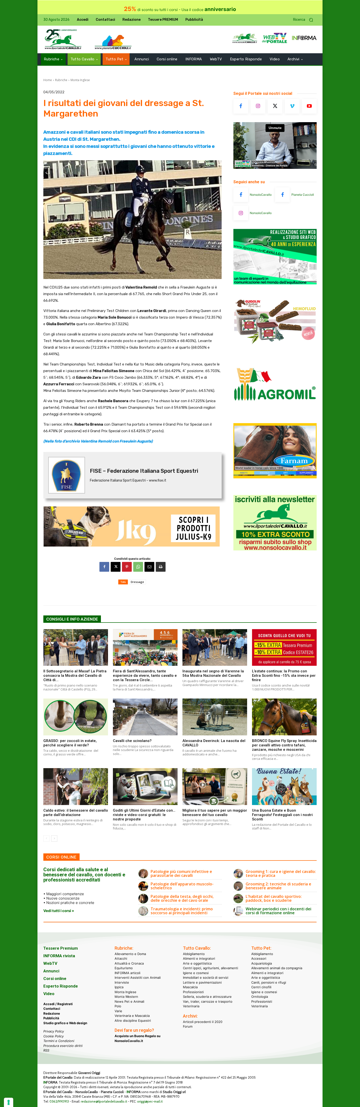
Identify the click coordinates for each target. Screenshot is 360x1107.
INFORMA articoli (127, 973)
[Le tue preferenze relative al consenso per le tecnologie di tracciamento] (8, 1102)
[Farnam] (275, 477)
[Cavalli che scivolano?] (145, 717)
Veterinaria (191, 1006)
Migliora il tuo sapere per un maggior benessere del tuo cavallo (214, 812)
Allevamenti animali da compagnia (276, 968)
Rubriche (61, 80)
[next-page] (54, 838)
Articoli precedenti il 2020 (202, 1022)
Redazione (51, 1013)
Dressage (137, 582)
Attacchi (121, 958)
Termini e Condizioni (58, 1041)
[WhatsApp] (138, 567)
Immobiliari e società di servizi (205, 977)
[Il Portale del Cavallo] (63, 39)
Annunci (51, 970)
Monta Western (126, 997)
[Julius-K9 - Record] (132, 526)
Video (48, 993)
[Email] (149, 567)
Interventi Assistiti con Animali (138, 977)
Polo (118, 1006)
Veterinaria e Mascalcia (132, 1016)
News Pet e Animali (129, 1001)
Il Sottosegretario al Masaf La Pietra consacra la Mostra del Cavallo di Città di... (75, 675)
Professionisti (193, 992)
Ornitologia (259, 997)
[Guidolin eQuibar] (275, 347)
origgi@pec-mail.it (150, 1101)
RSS (46, 1050)
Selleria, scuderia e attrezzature (207, 997)
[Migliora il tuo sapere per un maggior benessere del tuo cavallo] (214, 786)
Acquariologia (261, 963)
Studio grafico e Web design (65, 1023)
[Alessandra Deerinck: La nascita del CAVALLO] (214, 717)
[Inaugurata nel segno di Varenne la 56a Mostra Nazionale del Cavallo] (214, 647)
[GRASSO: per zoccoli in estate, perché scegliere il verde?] (75, 717)
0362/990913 (59, 1101)
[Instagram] (258, 106)
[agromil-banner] (275, 412)
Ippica (119, 987)
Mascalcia (190, 987)
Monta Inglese (80, 80)
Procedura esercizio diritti (63, 1046)
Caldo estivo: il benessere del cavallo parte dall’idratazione (75, 812)
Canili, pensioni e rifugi (268, 982)
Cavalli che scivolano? (132, 741)
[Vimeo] (292, 106)
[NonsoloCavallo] (240, 194)
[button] (305, 20)
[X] (115, 567)
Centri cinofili (261, 987)
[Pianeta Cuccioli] (282, 194)
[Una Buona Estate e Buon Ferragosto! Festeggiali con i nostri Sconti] (284, 786)
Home (47, 80)
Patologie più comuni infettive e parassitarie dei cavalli (181, 873)
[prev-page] (46, 838)
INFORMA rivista (59, 955)
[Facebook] (104, 567)
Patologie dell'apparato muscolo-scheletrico (182, 886)
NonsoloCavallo (261, 194)
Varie (118, 1011)
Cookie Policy (53, 1036)
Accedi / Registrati (58, 1004)
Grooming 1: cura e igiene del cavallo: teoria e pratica (281, 873)
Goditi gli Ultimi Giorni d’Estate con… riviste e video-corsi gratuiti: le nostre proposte (144, 814)
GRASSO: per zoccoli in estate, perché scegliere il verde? (70, 743)
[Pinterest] (127, 567)
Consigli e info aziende (72, 619)
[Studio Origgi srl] (275, 283)
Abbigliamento (194, 954)
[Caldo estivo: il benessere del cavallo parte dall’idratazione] (75, 786)
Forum (187, 1026)
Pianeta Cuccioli (302, 194)
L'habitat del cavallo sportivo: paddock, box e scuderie (274, 898)
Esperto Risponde (60, 986)
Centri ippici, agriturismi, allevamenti (210, 968)
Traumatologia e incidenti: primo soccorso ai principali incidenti (182, 910)
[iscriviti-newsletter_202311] (275, 549)
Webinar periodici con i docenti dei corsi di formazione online (278, 910)
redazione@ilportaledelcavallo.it (104, 1101)
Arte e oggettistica (197, 963)
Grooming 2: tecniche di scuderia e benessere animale (278, 886)
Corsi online (54, 978)
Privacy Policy (53, 1031)
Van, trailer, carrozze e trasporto (207, 1001)
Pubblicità (51, 1018)
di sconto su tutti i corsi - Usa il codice (180, 9)
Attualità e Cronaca (129, 963)
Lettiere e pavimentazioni (202, 982)
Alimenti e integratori (199, 958)
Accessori (258, 958)
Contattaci (51, 1008)
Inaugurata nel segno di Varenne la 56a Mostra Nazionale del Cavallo (213, 673)
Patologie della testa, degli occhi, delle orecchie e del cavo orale (182, 898)
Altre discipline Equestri (133, 1020)
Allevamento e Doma (130, 954)
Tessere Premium (60, 948)
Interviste (122, 982)
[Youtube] (309, 106)
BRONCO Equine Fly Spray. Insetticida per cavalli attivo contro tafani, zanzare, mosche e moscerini (284, 745)
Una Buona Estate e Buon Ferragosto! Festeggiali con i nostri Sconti (282, 814)
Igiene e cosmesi (196, 973)
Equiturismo (124, 968)
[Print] (161, 567)
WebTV (50, 963)
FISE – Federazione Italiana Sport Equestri (144, 471)
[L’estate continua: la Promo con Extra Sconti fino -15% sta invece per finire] (284, 647)
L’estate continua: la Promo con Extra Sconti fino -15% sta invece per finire (284, 675)
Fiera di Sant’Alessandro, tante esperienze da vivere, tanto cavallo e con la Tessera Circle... (145, 675)
